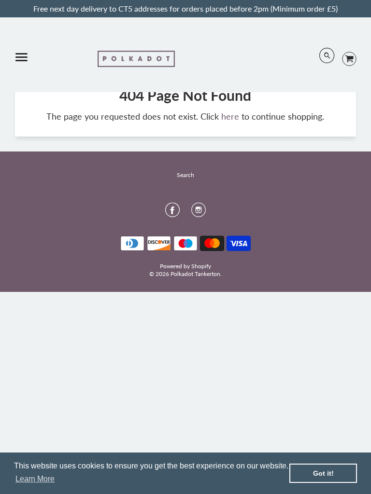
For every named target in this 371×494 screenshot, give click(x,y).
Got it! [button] (323, 473)
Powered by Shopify (185, 266)
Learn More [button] (35, 479)
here (230, 116)
